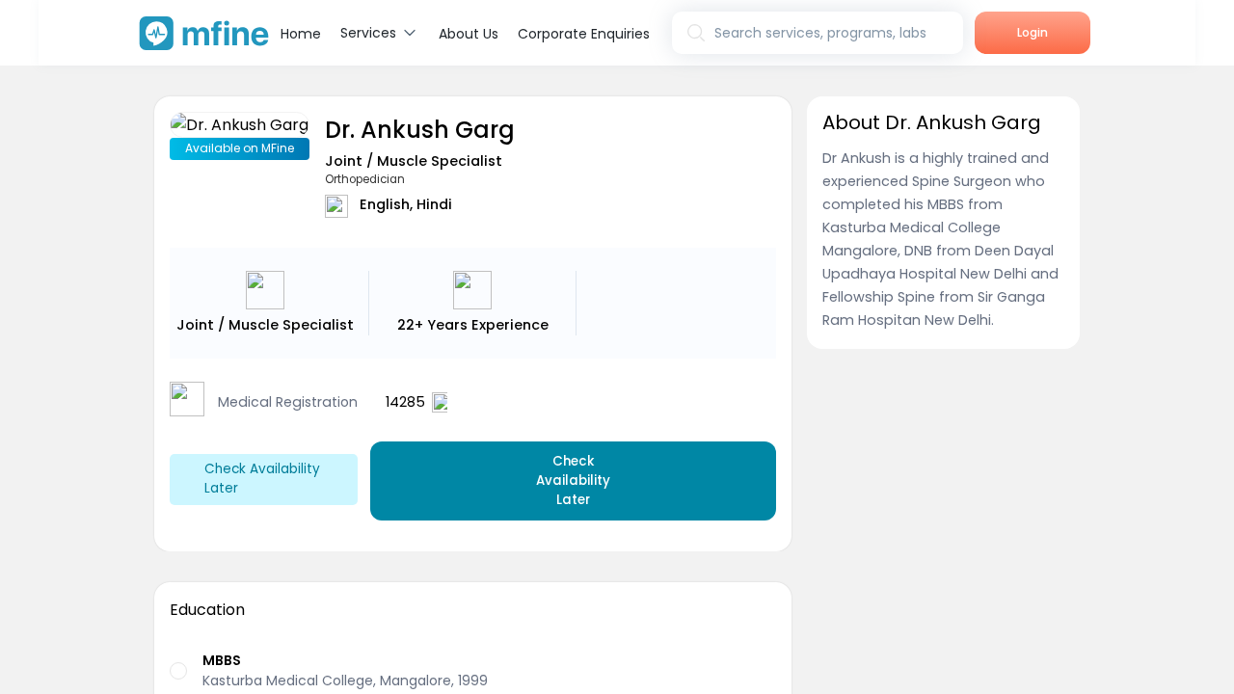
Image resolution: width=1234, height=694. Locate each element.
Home (301, 33)
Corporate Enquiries (584, 33)
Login (1032, 32)
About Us (468, 33)
